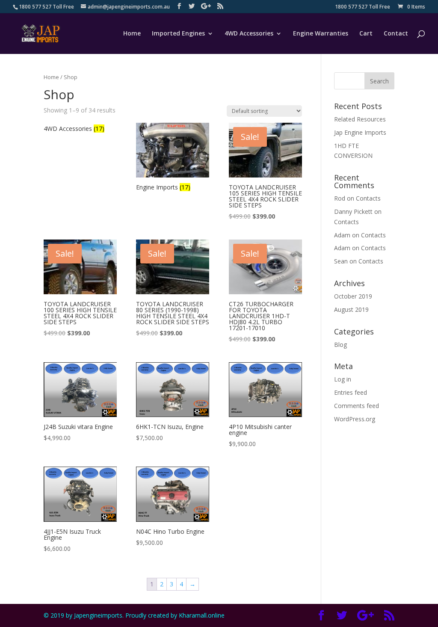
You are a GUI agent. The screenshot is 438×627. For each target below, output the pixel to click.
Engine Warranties (320, 33)
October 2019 (353, 296)
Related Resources (360, 119)
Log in (342, 379)
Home (132, 33)
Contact (396, 33)
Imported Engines (178, 33)
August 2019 (351, 309)
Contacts (368, 198)
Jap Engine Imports (360, 132)
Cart (366, 33)
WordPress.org (354, 419)
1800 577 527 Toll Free (362, 7)
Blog (340, 344)
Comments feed (356, 406)
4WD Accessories (249, 33)
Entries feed (350, 392)
